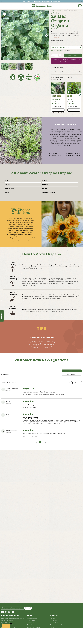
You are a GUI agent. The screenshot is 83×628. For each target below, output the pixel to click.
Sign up (28, 608)
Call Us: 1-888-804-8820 (7, 620)
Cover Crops (30, 625)
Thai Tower (70, 99)
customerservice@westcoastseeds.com (12, 618)
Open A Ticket (5, 623)
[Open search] (70, 382)
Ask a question (71, 374)
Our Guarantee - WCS (56, 625)
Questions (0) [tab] (12, 382)
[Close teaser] (11, 623)
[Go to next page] (46, 442)
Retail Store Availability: (56, 50)
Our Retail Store (54, 623)
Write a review (72, 371)
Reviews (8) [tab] (5, 382)
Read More (56, 37)
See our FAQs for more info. (66, 62)
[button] (80, 5)
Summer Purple (56, 99)
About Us (52, 618)
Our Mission (53, 620)
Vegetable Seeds (32, 618)
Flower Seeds (31, 620)
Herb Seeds (53, 10)
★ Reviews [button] (2, 315)
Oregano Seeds (60, 10)
